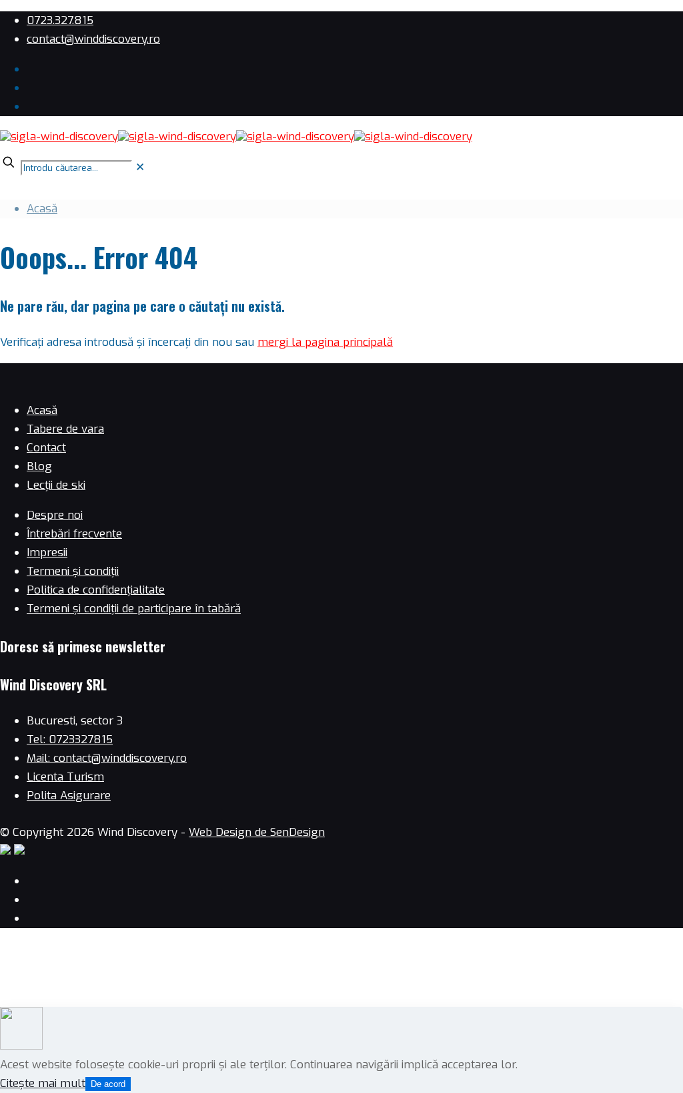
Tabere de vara (65, 429)
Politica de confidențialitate (96, 590)
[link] (140, 167)
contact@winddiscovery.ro (93, 39)
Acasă (42, 208)
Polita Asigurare (69, 795)
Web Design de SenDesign (257, 832)
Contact (46, 447)
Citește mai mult (42, 1083)
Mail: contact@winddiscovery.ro (107, 758)
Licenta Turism (65, 777)
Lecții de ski (56, 485)
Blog (39, 466)
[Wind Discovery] (236, 136)
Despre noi (55, 515)
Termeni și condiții (73, 571)
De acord (108, 1084)
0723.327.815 (60, 20)
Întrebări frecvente (74, 533)
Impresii (47, 552)
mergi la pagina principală (325, 342)
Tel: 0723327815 (70, 739)
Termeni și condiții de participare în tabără (134, 608)
